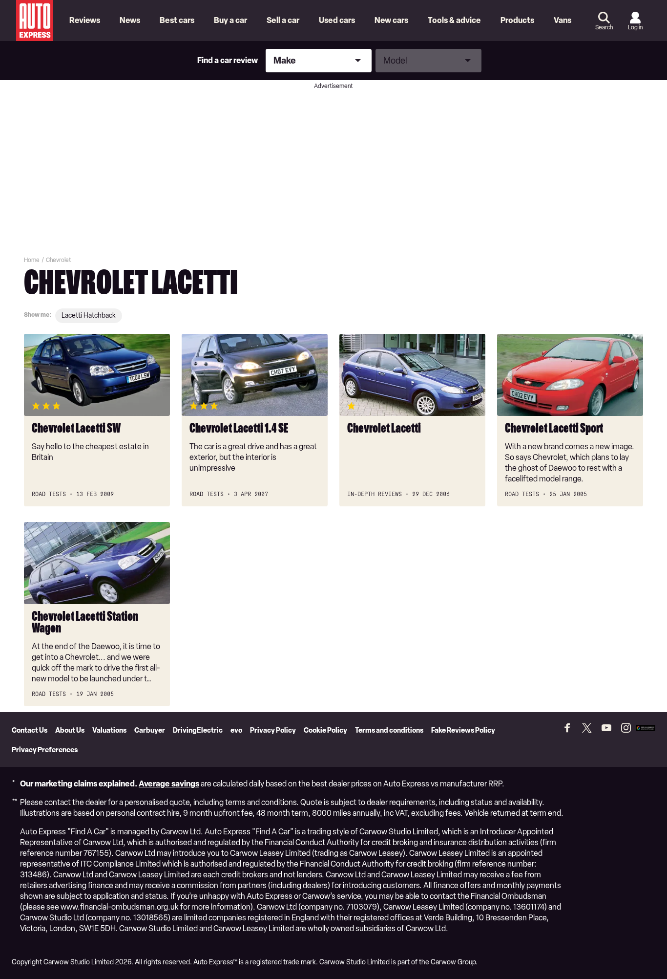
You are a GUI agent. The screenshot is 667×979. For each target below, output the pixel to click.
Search (604, 27)
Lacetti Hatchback (89, 315)
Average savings (169, 783)
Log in (635, 27)
